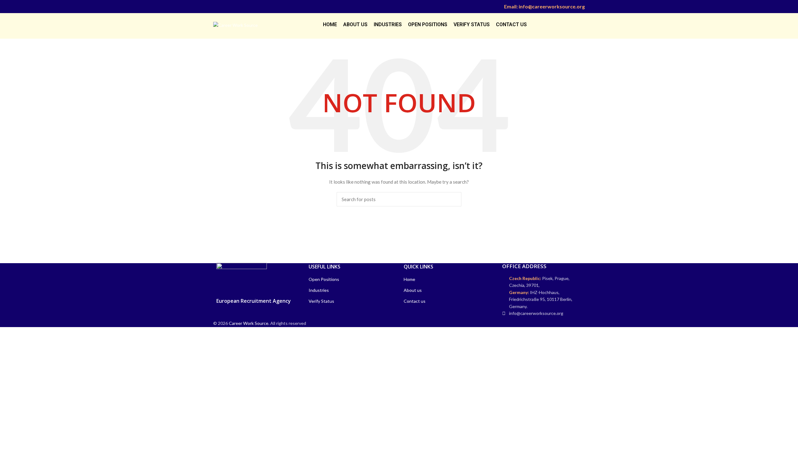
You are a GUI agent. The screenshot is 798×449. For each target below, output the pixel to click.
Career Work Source (248, 323)
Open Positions (324, 279)
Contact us (414, 301)
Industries (319, 290)
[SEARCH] (453, 199)
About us (413, 290)
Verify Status (321, 301)
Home (409, 279)
